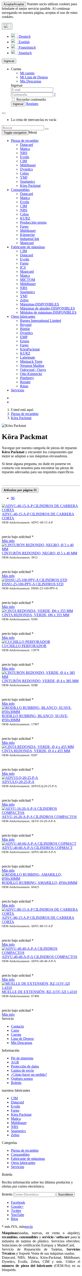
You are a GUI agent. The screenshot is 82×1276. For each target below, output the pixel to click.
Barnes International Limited (40, 321)
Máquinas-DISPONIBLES (39, 304)
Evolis (24, 157)
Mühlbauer (28, 165)
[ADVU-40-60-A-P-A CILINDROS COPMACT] (39, 844)
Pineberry (27, 378)
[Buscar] (47, 129)
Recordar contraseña (30, 99)
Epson (24, 341)
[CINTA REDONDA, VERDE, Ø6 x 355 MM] (37, 611)
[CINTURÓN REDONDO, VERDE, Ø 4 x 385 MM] (41, 677)
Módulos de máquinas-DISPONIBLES (48, 312)
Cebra (24, 173)
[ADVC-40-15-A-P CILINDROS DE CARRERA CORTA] (41, 510)
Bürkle (25, 329)
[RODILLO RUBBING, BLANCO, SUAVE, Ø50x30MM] (41, 712)
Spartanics (27, 181)
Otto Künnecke (31, 374)
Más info (8, 541)
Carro (15, 1030)
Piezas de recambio (24, 141)
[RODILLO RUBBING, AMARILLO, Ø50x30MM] (41, 879)
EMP (24, 337)
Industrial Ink (29, 239)
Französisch (27, 47)
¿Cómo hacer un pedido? (29, 1074)
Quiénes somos (22, 1079)
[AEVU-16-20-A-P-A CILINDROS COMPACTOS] (41, 813)
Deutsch (24, 36)
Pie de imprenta (22, 1058)
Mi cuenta (27, 73)
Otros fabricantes (23, 316)
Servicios (17, 390)
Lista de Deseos (22, 1039)
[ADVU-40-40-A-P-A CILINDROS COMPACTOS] (41, 953)
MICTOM (27, 280)
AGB (15, 1062)
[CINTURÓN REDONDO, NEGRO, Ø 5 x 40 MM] (41, 549)
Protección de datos (25, 1066)
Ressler (25, 382)
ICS (23, 267)
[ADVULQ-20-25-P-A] (20, 778)
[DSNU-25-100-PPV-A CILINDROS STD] (34, 580)
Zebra (24, 300)
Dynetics (26, 169)
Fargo (24, 226)
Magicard (27, 243)
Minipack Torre (31, 361)
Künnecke (27, 235)
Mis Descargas (21, 1043)
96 (20, 490)
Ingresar (9, 61)
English (24, 42)
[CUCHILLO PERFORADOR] (26, 642)
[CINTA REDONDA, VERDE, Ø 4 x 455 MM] (38, 747)
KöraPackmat (30, 349)
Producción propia (33, 222)
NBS (23, 153)
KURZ (25, 218)
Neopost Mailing (32, 366)
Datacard (26, 145)
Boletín (16, 1083)
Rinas (24, 386)
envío (29, 1226)
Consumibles (20, 190)
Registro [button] (32, 104)
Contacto (17, 1026)
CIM (23, 161)
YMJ (23, 177)
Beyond (25, 325)
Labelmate (27, 357)
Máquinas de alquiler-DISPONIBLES (47, 308)
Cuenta (16, 1034)
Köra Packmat (30, 186)
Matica (25, 149)
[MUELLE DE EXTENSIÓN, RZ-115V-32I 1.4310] (41, 988)
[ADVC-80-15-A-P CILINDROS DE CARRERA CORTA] (41, 914)
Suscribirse (65, 1194)
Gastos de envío (22, 1070)
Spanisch (25, 53)
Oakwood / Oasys (33, 370)
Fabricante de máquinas (28, 247)
